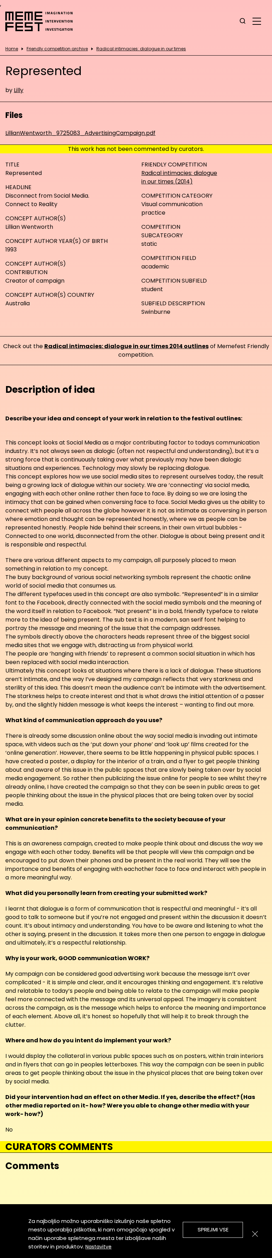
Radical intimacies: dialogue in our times (141, 49)
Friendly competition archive (57, 49)
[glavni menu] (257, 20)
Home (11, 49)
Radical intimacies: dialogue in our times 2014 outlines (126, 346)
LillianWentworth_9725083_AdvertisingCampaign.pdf (80, 133)
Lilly (18, 90)
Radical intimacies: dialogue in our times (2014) (179, 177)
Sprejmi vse (213, 1229)
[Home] (42, 21)
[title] (242, 21)
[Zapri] (255, 1234)
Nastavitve (98, 1246)
